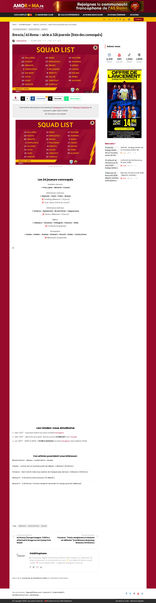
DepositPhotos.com (34, 592)
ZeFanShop (34, 595)
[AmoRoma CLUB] (129, 19)
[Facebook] (113, 19)
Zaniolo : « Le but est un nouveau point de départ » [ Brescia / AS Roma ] (43, 466)
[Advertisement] (55, 504)
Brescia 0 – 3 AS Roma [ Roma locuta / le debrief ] (33, 477)
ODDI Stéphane (65, 601)
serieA (43, 526)
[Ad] (98, 6)
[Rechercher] (104, 19)
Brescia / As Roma (81, 107)
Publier (139, 19)
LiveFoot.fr (47, 592)
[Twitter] (34, 567)
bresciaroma (33, 526)
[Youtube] (123, 19)
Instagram (59, 433)
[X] (116, 19)
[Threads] (120, 19)
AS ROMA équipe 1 (19, 29)
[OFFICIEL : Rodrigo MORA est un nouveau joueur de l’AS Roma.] (112, 151)
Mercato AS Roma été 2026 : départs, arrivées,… (132, 174)
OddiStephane (21, 41)
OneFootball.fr (58, 592)
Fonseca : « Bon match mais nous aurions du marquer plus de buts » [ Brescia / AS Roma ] (50, 472)
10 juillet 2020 (36, 41)
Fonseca (57, 107)
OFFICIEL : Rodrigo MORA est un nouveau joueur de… (131, 148)
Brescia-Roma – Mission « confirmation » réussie (32, 460)
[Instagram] (109, 19)
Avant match (34, 29)
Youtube (73, 437)
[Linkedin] (41, 567)
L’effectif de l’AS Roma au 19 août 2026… (131, 161)
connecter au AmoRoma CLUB (34, 578)
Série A (44, 29)
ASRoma (22, 526)
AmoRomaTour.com (20, 595)
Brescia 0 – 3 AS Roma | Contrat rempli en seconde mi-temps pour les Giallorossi (46, 483)
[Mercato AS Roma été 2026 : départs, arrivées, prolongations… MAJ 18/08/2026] (112, 177)
